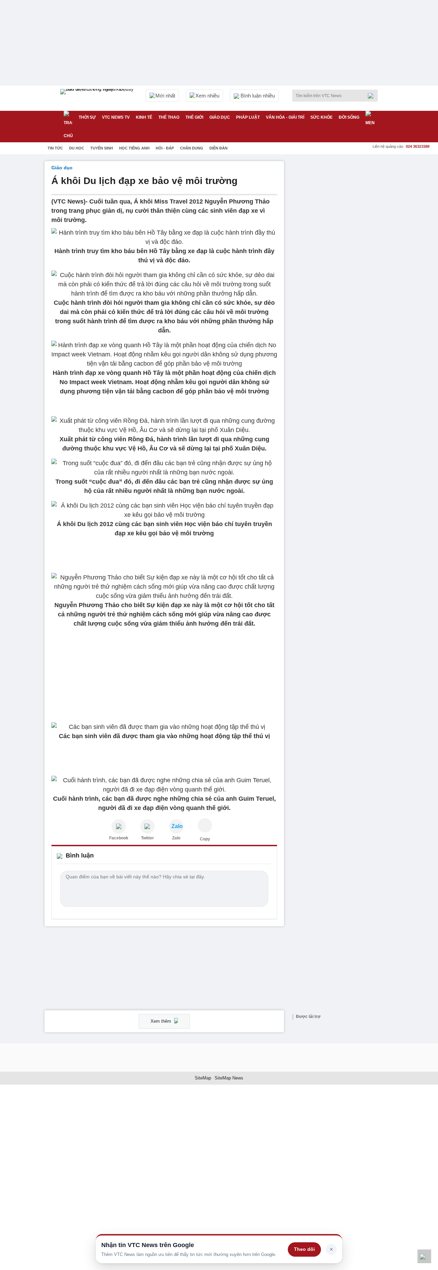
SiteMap (203, 1078)
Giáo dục (219, 117)
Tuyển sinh (101, 148)
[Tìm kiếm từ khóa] (373, 96)
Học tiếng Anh (134, 148)
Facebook (118, 838)
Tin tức (55, 148)
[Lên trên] (424, 1256)
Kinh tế (144, 117)
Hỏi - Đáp (165, 148)
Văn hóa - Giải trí (285, 117)
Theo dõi (304, 1249)
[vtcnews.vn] (119, 826)
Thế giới (194, 117)
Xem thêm (161, 1021)
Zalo (176, 838)
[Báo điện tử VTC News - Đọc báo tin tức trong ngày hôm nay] (98, 98)
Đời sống (349, 117)
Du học (76, 148)
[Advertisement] (342, 263)
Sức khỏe (321, 117)
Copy (205, 839)
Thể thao (168, 117)
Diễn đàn (218, 148)
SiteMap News (229, 1078)
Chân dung (191, 148)
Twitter (147, 838)
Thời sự (87, 117)
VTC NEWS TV (116, 117)
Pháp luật (248, 117)
